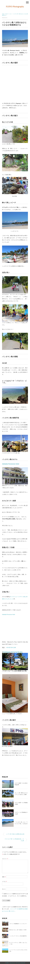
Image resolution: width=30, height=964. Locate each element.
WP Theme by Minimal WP (20, 962)
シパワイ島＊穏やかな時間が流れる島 (15, 834)
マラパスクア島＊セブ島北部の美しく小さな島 (14, 839)
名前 (4, 876)
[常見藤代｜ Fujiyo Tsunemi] (15, 6)
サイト (4, 889)
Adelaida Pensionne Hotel (8, 614)
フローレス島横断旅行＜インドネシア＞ (18, 923)
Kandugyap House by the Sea (12, 652)
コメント (5, 858)
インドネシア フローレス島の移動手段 (18, 936)
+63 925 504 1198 (11, 647)
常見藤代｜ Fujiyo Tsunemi (10, 962)
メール (4, 881)
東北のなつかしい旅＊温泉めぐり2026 (17, 929)
